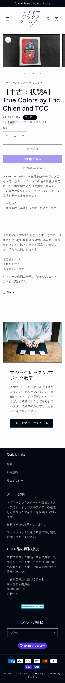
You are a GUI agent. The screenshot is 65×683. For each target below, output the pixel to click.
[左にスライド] (24, 74)
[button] (7, 19)
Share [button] (10, 292)
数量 (5, 128)
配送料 (11, 122)
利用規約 (12, 472)
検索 (9, 464)
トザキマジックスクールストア (30, 674)
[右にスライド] (40, 74)
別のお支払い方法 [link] (32, 168)
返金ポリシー (15, 480)
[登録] (54, 632)
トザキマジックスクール (31, 423)
